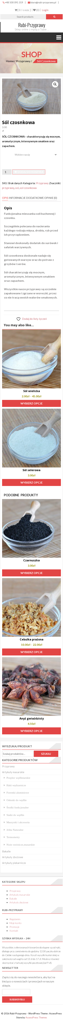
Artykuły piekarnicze (14, 862)
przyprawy (8, 187)
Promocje (14, 926)
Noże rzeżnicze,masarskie (20, 844)
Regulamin (14, 919)
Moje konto (15, 922)
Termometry (13, 837)
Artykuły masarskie (13, 772)
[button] (55, 84)
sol (17, 187)
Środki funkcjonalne (17, 807)
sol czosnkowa (28, 187)
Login (45, 10)
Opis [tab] (5, 197)
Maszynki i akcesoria (18, 822)
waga (5, 152)
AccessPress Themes (36, 1017)
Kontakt (13, 930)
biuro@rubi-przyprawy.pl (43, 2)
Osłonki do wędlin (16, 800)
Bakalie (6, 851)
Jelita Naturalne (14, 829)
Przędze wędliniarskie (18, 777)
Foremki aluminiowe (17, 792)
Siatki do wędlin (15, 815)
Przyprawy (23, 61)
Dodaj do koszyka (30, 171)
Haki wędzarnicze (16, 785)
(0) (37, 10)
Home (10, 61)
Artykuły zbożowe (12, 857)
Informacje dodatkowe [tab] (26, 197)
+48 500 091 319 (14, 2)
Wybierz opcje (31, 403)
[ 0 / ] (24, 10)
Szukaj (46, 753)
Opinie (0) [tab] (50, 197)
